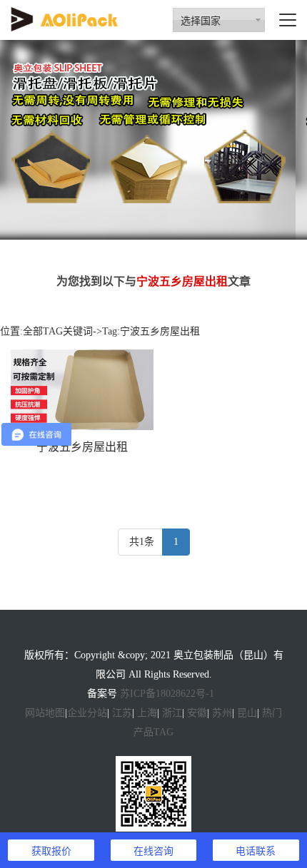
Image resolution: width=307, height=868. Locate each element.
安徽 (197, 713)
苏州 (222, 713)
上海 (147, 713)
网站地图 (45, 713)
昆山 (247, 713)
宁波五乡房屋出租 (82, 447)
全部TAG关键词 (58, 331)
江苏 (122, 713)
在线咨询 (153, 850)
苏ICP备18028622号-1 (167, 693)
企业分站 (87, 713)
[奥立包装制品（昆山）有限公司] (64, 18)
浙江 (172, 713)
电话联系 (256, 850)
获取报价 (51, 850)
